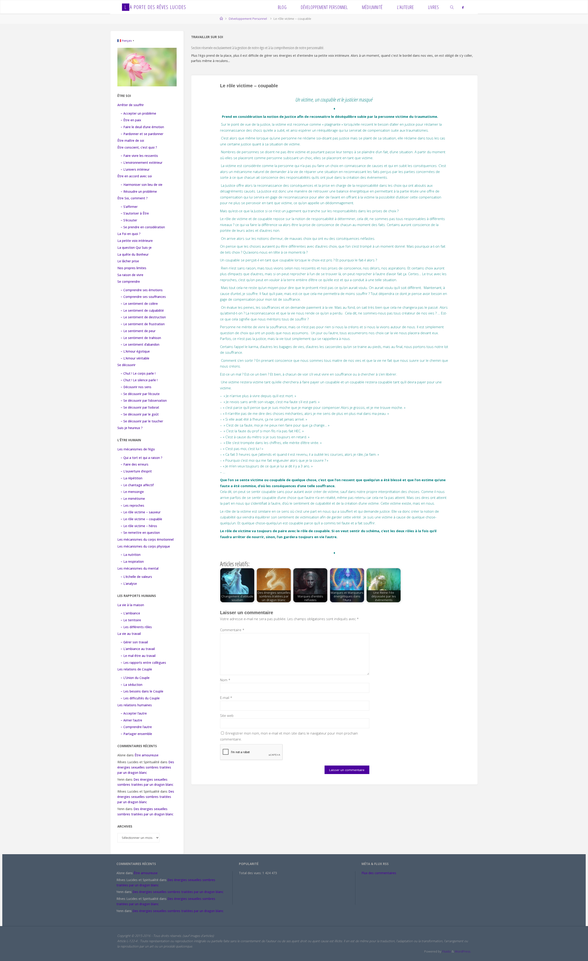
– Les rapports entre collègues (143, 663)
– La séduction (131, 685)
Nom (225, 680)
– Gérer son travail (134, 642)
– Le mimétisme (133, 499)
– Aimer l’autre (131, 720)
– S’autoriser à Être (135, 213)
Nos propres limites (131, 268)
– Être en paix (131, 120)
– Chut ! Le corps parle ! (138, 373)
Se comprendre (128, 282)
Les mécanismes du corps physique (143, 546)
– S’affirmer (129, 207)
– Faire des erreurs (134, 464)
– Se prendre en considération (143, 227)
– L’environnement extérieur (141, 163)
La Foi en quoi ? (129, 234)
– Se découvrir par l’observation (144, 401)
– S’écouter (129, 220)
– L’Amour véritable (135, 358)
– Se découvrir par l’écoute (140, 394)
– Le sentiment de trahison (141, 338)
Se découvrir (126, 365)
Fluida (446, 951)
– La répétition (131, 478)
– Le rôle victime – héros (139, 526)
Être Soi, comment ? (132, 198)
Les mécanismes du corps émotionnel (145, 539)
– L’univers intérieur (135, 169)
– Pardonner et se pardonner (142, 134)
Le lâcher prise (128, 261)
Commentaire (232, 629)
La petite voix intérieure (135, 241)
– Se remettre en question (140, 533)
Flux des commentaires (379, 873)
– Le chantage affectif (137, 485)
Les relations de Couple (134, 669)
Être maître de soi (130, 140)
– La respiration (132, 562)
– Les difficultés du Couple (140, 698)
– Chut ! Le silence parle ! (139, 380)
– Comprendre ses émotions (142, 290)
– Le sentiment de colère (139, 304)
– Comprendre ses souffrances (143, 297)
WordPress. (463, 951)
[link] (452, 7)
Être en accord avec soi (134, 176)
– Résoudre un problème (139, 191)
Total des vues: (250, 873)
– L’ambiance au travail (138, 649)
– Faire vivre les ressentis (139, 156)
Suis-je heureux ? (130, 428)
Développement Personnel (248, 19)
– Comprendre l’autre (136, 727)
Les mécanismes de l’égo (136, 449)
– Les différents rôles (136, 627)
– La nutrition (131, 555)
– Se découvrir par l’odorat (140, 407)
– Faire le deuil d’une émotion (142, 127)
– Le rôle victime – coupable (141, 519)
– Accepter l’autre (134, 713)
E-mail (226, 697)
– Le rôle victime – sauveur (141, 512)
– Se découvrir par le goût (140, 414)
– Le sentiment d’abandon (140, 344)
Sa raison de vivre (130, 275)
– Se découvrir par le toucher (142, 421)
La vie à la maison (130, 605)
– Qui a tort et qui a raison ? (141, 458)
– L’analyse (129, 584)
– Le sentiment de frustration (143, 324)
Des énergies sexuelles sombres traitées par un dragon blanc (145, 767)
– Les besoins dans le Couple (142, 691)
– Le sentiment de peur (138, 331)
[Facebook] (463, 7)
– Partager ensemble (136, 734)
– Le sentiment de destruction (143, 317)
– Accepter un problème (138, 113)
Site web (227, 715)
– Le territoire (131, 620)
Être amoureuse (146, 755)
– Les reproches (132, 505)
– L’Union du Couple (135, 678)
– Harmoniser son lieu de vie (141, 185)
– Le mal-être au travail (138, 656)
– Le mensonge (132, 492)
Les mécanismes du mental (137, 568)
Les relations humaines (134, 705)
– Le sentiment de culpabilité (142, 310)
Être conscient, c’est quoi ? (137, 147)
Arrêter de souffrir (130, 105)
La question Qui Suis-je (134, 248)
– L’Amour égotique (135, 351)
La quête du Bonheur (133, 254)
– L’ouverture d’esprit (136, 471)
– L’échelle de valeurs (136, 577)
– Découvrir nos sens (136, 387)
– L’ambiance (130, 613)
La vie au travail (129, 634)
